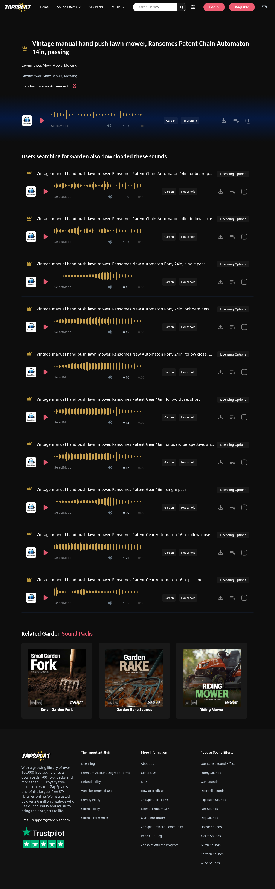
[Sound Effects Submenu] (81, 7)
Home (44, 7)
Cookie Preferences (95, 818)
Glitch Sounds (211, 845)
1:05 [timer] (126, 603)
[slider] (98, 114)
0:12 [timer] (126, 422)
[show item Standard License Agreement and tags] (248, 120)
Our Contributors (153, 818)
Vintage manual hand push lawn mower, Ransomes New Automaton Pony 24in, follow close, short (128, 354)
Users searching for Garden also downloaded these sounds (94, 157)
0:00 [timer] (142, 126)
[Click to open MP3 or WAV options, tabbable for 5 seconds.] (223, 120)
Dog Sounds (209, 818)
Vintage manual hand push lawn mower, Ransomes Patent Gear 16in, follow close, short (118, 399)
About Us (147, 764)
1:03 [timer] (126, 126)
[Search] (181, 7)
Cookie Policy (90, 809)
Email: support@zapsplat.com (45, 820)
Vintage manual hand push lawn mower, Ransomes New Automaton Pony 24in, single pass (121, 263)
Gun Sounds (209, 782)
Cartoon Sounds (212, 854)
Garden (171, 121)
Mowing (70, 65)
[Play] (42, 120)
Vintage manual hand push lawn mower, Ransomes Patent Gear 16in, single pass (112, 489)
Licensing (88, 764)
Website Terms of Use (96, 791)
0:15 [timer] (126, 332)
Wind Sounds (210, 863)
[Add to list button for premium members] (236, 120)
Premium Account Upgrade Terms (105, 773)
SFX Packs (96, 7)
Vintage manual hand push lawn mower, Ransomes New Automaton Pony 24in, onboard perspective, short (136, 308)
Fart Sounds (209, 809)
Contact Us (148, 773)
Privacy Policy (90, 800)
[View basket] (265, 7)
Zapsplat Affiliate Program (160, 845)
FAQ (144, 782)
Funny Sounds (211, 773)
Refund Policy (91, 782)
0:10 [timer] (126, 377)
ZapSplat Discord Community (162, 827)
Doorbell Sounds (213, 791)
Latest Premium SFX (155, 809)
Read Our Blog (151, 836)
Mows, (57, 65)
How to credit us (152, 791)
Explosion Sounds (213, 800)
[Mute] (109, 125)
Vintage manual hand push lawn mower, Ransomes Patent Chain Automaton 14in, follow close (124, 218)
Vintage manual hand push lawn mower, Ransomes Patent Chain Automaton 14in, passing (140, 48)
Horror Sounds (211, 827)
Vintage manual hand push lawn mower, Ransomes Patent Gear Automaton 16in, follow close (123, 534)
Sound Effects (67, 7)
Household (190, 121)
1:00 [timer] (126, 197)
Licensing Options (233, 174)
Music (116, 7)
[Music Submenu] (124, 7)
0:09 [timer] (126, 513)
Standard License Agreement (45, 86)
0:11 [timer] (126, 287)
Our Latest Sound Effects (218, 764)
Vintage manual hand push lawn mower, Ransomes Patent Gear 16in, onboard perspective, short (126, 444)
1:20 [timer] (126, 558)
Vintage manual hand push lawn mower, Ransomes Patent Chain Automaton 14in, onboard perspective (132, 173)
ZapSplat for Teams (155, 800)
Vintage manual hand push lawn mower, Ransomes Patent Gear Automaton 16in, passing (120, 579)
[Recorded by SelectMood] (27, 120)
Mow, (47, 65)
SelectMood (59, 126)
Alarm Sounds (211, 836)
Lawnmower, (31, 65)
